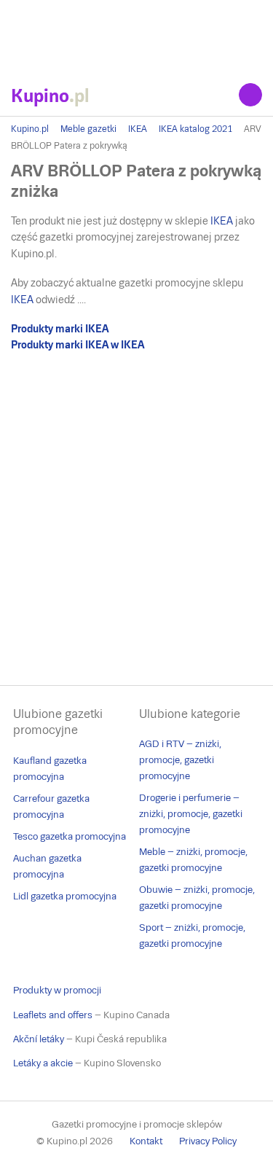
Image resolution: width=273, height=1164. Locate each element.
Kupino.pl (30, 129)
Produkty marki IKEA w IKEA (77, 345)
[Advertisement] (136, 36)
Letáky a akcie (43, 1063)
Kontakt (146, 1141)
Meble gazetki (88, 129)
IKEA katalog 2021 (195, 129)
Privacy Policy (208, 1141)
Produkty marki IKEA (59, 329)
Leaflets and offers (52, 1014)
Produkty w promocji (57, 990)
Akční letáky (38, 1039)
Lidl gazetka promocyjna (64, 896)
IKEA (137, 129)
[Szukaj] (250, 94)
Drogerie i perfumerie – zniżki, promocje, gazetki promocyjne (190, 813)
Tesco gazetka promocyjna (69, 836)
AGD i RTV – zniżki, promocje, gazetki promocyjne (180, 759)
